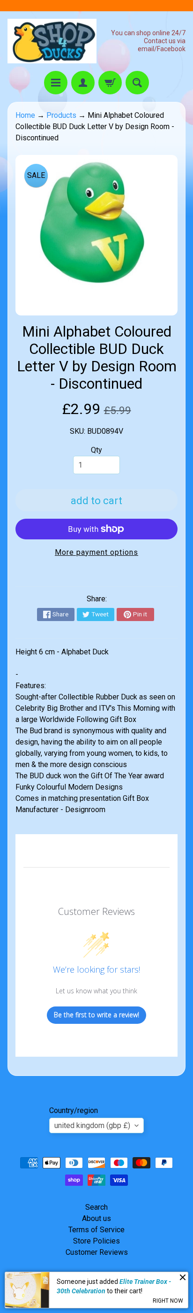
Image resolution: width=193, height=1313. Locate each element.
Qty (96, 449)
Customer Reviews (97, 1252)
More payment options (96, 552)
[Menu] (55, 82)
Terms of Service (96, 1229)
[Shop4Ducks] (51, 41)
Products (61, 115)
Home (25, 115)
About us (96, 1218)
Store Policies (96, 1240)
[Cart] (110, 82)
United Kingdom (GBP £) (92, 1125)
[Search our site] (137, 82)
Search (96, 1207)
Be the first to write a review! (96, 1014)
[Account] (83, 82)
